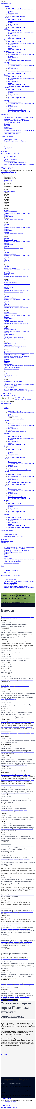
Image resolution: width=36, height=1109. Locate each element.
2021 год (6, 40)
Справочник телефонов (11, 147)
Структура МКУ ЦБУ (10, 159)
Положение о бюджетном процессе (14, 119)
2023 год (6, 62)
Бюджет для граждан (7, 136)
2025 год (6, 87)
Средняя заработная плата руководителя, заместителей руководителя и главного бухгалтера (19, 163)
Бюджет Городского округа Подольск (15, 141)
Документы (4, 114)
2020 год (6, 29)
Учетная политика (9, 161)
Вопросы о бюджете (7, 167)
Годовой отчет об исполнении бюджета (19, 60)
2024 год (6, 75)
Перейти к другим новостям (9, 1000)
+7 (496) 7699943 (6, 168)
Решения (6, 127)
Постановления (8, 128)
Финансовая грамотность (11, 133)
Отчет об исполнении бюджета (17, 16)
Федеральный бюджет (10, 139)
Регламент (7, 125)
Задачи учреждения (10, 156)
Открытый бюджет (6, 3)
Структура (7, 148)
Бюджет (10, 25)
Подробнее (4, 1054)
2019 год (6, 17)
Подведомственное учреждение (10, 153)
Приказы (7, 124)
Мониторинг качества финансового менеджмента (19, 117)
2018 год (6, 6)
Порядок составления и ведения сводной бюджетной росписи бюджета (16, 121)
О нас (2, 144)
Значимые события (6, 614)
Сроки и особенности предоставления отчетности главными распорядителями (19, 131)
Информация (4, 151)
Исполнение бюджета (14, 8)
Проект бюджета (13, 13)
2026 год (6, 100)
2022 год (6, 51)
